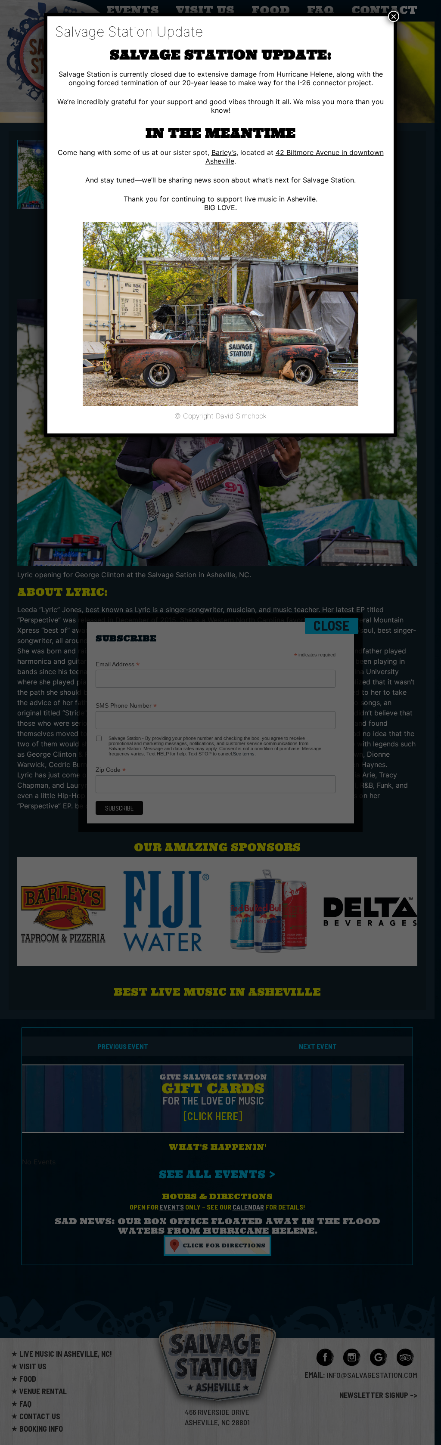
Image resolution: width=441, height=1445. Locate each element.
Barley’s (223, 152)
